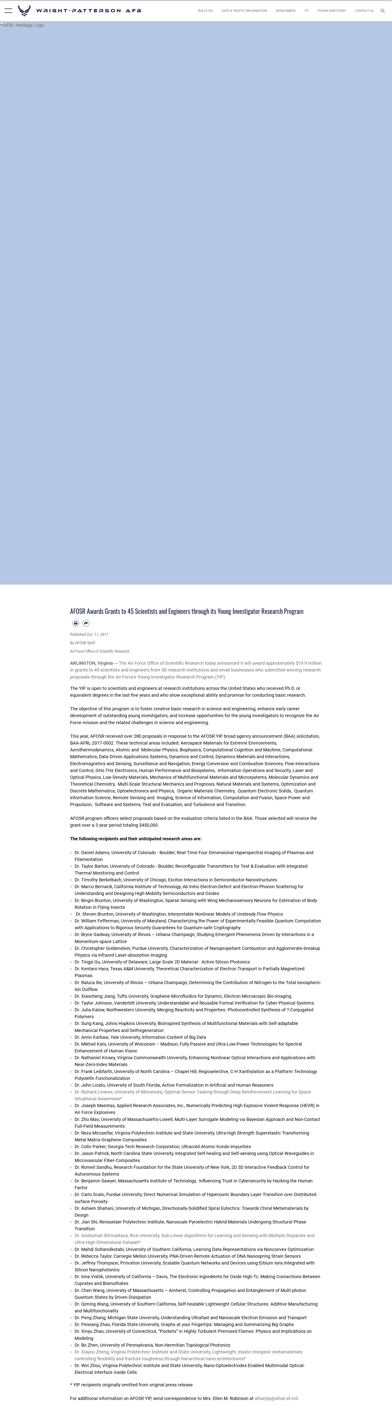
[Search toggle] (383, 10)
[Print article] (75, 623)
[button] (7, 11)
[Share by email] (86, 623)
